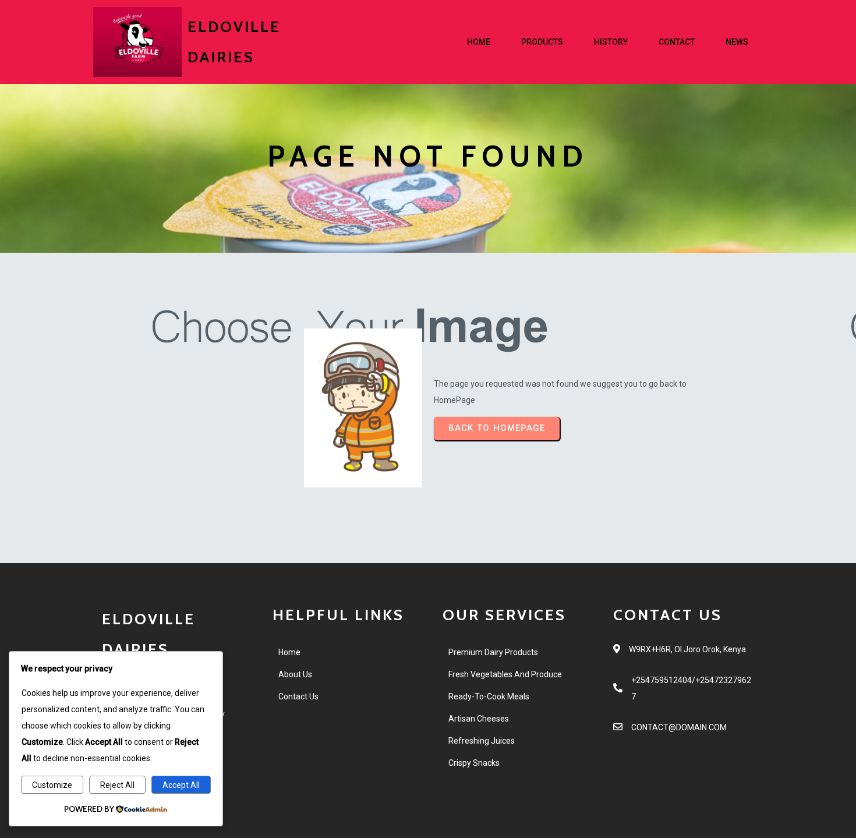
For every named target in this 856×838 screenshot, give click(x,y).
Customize (52, 785)
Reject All (117, 785)
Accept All (181, 785)
